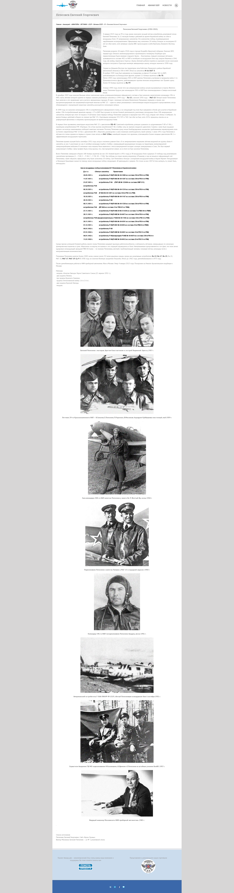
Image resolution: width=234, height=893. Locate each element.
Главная (58, 24)
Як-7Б (161, 75)
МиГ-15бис (107, 134)
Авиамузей (66, 24)
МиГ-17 (65, 258)
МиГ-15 (153, 97)
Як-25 (165, 256)
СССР (90, 24)
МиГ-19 (72, 258)
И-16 (147, 71)
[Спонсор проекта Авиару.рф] (148, 866)
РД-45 (113, 124)
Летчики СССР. (98, 24)
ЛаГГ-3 (152, 71)
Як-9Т (128, 83)
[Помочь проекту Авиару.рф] (85, 864)
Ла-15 (129, 97)
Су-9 (77, 258)
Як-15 (154, 256)
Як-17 (159, 256)
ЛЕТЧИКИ (83, 24)
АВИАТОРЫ (75, 24)
